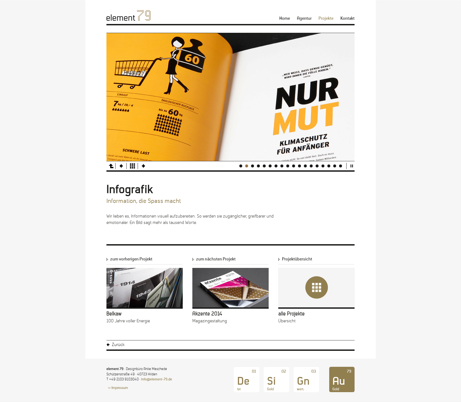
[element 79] (128, 15)
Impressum (120, 388)
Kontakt (347, 18)
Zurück (118, 345)
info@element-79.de (156, 379)
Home (284, 18)
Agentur (304, 18)
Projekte (326, 18)
